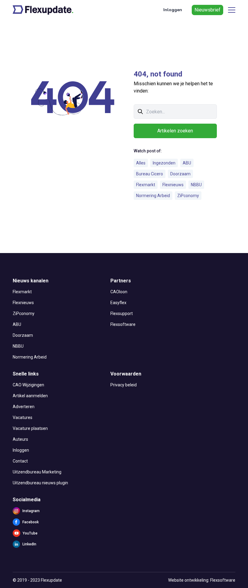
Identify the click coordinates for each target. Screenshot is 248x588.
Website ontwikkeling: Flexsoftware (201, 580)
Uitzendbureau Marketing (37, 471)
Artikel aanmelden (30, 395)
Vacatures (22, 417)
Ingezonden (164, 163)
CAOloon (118, 291)
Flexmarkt (145, 184)
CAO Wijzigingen (28, 384)
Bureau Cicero (149, 173)
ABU (187, 163)
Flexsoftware (122, 324)
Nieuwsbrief (207, 10)
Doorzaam (180, 173)
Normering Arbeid (153, 195)
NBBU (196, 184)
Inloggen (172, 10)
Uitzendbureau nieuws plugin (40, 482)
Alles (140, 163)
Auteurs (20, 439)
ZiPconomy (188, 195)
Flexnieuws (173, 184)
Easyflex (118, 302)
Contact (20, 461)
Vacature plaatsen (30, 428)
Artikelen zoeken (175, 131)
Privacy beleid (123, 384)
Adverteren (23, 406)
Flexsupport (121, 313)
